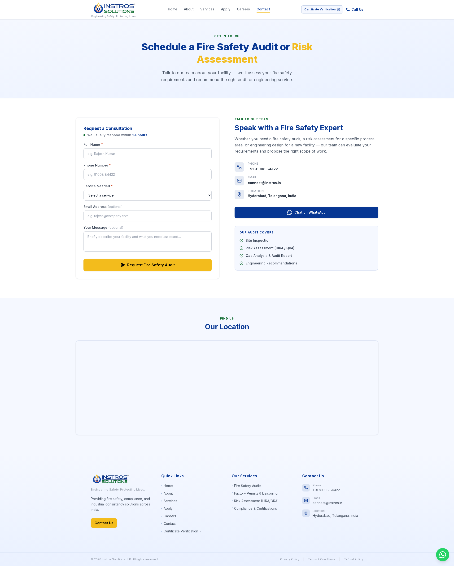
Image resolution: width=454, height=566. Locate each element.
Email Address (103, 207)
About (189, 9)
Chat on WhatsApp (310, 212)
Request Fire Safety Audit (151, 265)
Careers (243, 9)
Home (172, 9)
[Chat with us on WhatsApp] (442, 554)
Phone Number (97, 165)
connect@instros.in (264, 183)
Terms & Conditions (321, 559)
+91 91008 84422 (263, 169)
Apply (225, 9)
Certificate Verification (320, 9)
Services (207, 9)
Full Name (93, 144)
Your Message (103, 227)
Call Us (357, 9)
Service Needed (98, 186)
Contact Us (104, 523)
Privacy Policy (289, 559)
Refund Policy (353, 559)
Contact (263, 9)
